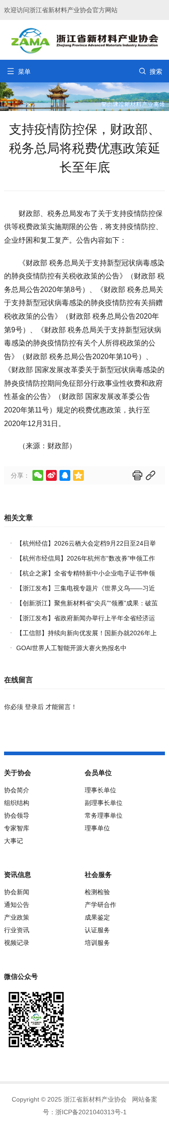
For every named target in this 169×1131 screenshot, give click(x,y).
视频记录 (16, 942)
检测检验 (97, 892)
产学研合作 (100, 904)
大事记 (13, 840)
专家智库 (16, 828)
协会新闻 (16, 892)
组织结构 (16, 802)
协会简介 (16, 790)
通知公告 (16, 904)
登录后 (34, 706)
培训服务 (97, 942)
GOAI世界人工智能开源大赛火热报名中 (71, 648)
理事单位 (97, 828)
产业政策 (16, 917)
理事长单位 (100, 790)
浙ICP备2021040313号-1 (91, 1112)
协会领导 (16, 815)
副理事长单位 (104, 802)
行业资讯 (16, 930)
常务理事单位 (104, 815)
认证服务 (97, 930)
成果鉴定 (97, 917)
